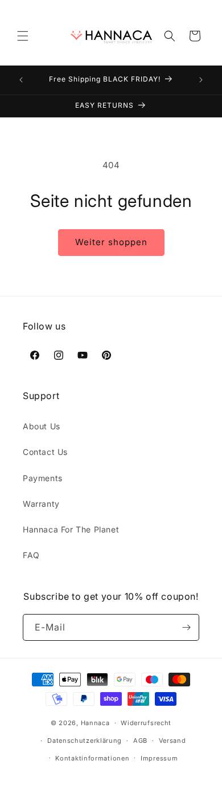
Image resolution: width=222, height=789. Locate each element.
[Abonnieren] (186, 627)
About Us (41, 426)
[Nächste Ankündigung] (200, 79)
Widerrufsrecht (146, 723)
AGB (140, 741)
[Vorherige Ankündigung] (21, 79)
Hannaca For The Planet (71, 529)
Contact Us (45, 452)
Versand (172, 741)
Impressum (159, 758)
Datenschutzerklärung (84, 741)
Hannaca (95, 723)
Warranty (41, 504)
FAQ (31, 555)
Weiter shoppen (111, 242)
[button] (22, 35)
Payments (43, 478)
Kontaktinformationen (92, 758)
